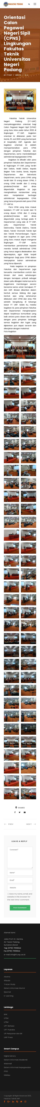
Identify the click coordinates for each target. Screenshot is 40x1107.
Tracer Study (9, 984)
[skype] (17, 1101)
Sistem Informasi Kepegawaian (17, 1067)
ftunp (9, 75)
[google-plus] (8, 1101)
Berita (18, 75)
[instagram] (25, 1101)
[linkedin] (13, 1101)
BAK (5, 1014)
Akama (7, 976)
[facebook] (4, 1101)
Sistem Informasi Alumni (14, 988)
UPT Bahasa (9, 1026)
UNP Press (8, 1037)
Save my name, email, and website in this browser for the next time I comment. (19, 897)
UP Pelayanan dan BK (13, 1033)
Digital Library (10, 1056)
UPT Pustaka (9, 1029)
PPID (6, 1071)
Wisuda (7, 980)
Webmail (8, 1063)
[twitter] (21, 1101)
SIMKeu (7, 1075)
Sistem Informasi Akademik (16, 1060)
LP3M (6, 1022)
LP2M (6, 1018)
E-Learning (8, 996)
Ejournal (7, 992)
